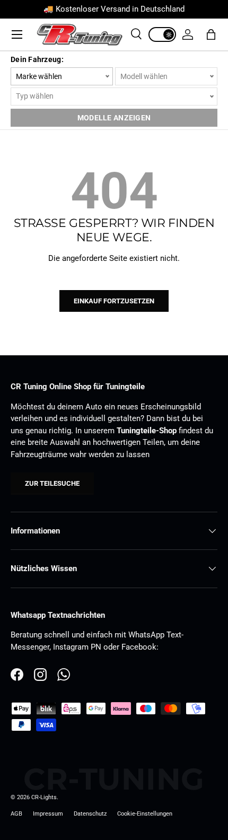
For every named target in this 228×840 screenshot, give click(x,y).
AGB (16, 813)
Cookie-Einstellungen (144, 813)
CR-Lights (44, 797)
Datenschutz (90, 813)
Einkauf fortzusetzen (114, 301)
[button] (211, 34)
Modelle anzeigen (114, 117)
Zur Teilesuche (52, 483)
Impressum (48, 813)
